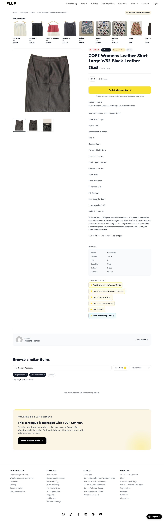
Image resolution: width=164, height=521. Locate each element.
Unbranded (106, 50)
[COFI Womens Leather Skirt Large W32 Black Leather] (19, 125)
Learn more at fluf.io (30, 440)
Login (155, 3)
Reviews (123, 491)
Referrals (124, 495)
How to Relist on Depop (93, 488)
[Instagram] (63, 514)
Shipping (50, 495)
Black (109, 268)
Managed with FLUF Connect (139, 12)
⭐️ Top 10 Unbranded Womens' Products (106, 291)
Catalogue (24, 12)
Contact (145, 3)
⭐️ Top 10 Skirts (96, 309)
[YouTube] (100, 514)
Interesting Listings (128, 481)
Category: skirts (19, 375)
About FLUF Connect (129, 475)
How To (84, 3)
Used (109, 264)
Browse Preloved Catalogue (131, 485)
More (133, 3)
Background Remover (56, 478)
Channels (122, 3)
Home (15, 12)
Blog (122, 478)
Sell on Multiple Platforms (94, 485)
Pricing (94, 3)
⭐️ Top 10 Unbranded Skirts (101, 303)
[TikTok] (71, 514)
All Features (52, 475)
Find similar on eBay (120, 90)
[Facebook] (78, 514)
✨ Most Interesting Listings (102, 316)
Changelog (124, 498)
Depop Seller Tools (91, 495)
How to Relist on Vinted (93, 491)
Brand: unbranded (36, 375)
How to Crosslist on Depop (94, 481)
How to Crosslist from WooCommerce (99, 478)
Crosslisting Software (19, 475)
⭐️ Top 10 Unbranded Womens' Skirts (105, 285)
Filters (121, 368)
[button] (136, 3)
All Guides (87, 475)
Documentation (16, 488)
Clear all (51, 375)
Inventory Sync (53, 488)
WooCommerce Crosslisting (21, 478)
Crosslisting (71, 3)
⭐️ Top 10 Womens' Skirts (100, 297)
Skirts (32, 12)
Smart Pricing (52, 481)
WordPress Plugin (54, 501)
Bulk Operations (53, 491)
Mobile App (51, 498)
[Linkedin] (85, 514)
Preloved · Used (118, 50)
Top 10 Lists (125, 488)
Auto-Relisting (53, 485)
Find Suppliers (108, 3)
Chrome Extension (17, 491)
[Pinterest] (93, 514)
